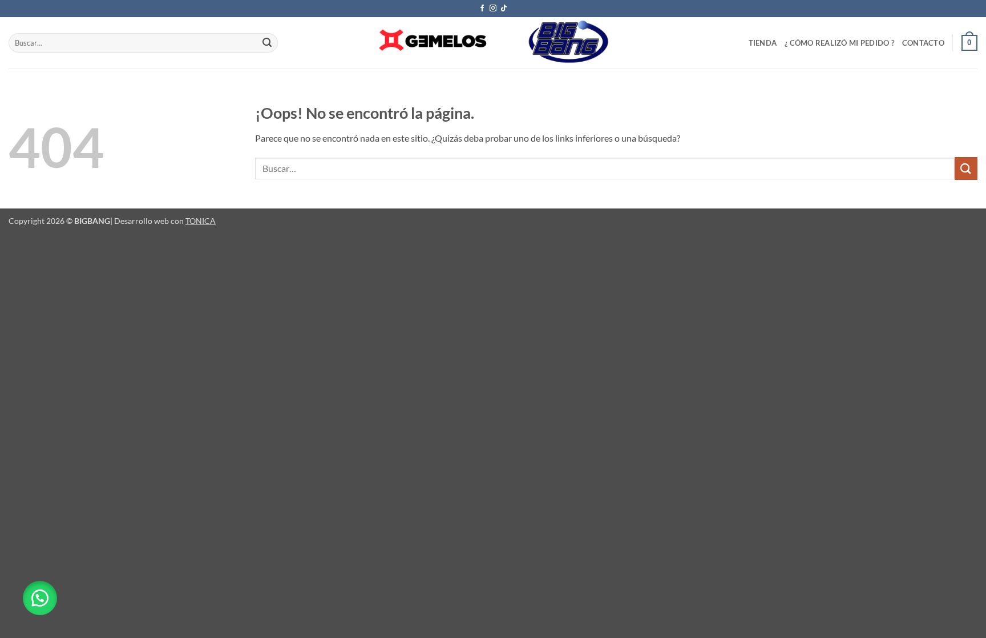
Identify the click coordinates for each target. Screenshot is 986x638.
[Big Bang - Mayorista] (493, 43)
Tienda (763, 42)
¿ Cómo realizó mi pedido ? (839, 42)
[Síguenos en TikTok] (503, 9)
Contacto (923, 42)
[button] (969, 43)
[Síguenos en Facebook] (482, 9)
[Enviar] (267, 43)
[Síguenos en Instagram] (493, 9)
